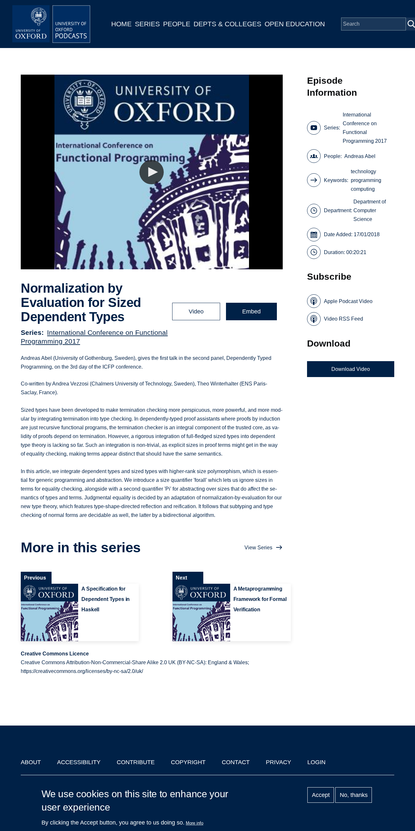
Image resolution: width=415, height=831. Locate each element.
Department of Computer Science (369, 210)
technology (363, 171)
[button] (151, 172)
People (176, 24)
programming (366, 180)
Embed (251, 311)
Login (316, 762)
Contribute (136, 762)
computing (363, 189)
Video (196, 311)
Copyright (188, 762)
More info (194, 823)
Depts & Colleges (227, 24)
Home (121, 24)
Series (147, 24)
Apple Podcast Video (348, 301)
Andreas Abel (359, 156)
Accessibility (79, 762)
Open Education (295, 24)
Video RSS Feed (343, 319)
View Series (258, 547)
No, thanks (354, 795)
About (31, 762)
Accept (321, 795)
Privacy (278, 762)
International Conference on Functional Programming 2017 (365, 128)
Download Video (350, 369)
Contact (236, 762)
